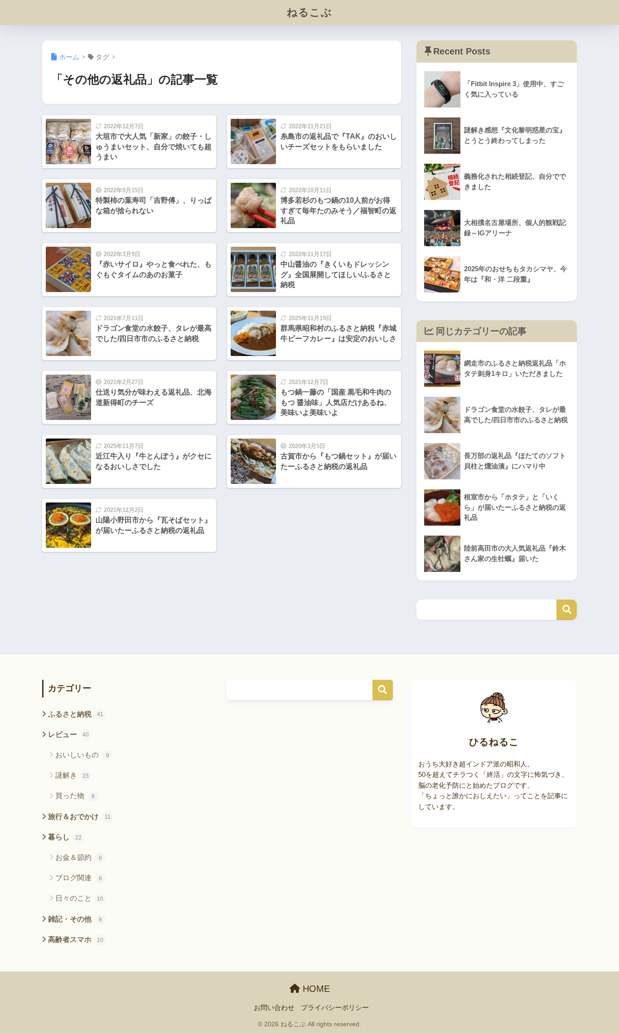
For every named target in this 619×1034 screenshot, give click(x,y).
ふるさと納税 (75, 714)
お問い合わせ (274, 1007)
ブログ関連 (78, 878)
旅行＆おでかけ (79, 816)
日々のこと (79, 898)
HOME (315, 989)
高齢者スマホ (75, 939)
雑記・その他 (75, 919)
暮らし (65, 837)
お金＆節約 (78, 857)
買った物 (75, 796)
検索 (566, 610)
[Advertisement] (310, 785)
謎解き (72, 775)
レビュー (68, 734)
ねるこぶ (309, 12)
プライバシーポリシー (335, 1007)
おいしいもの (82, 755)
